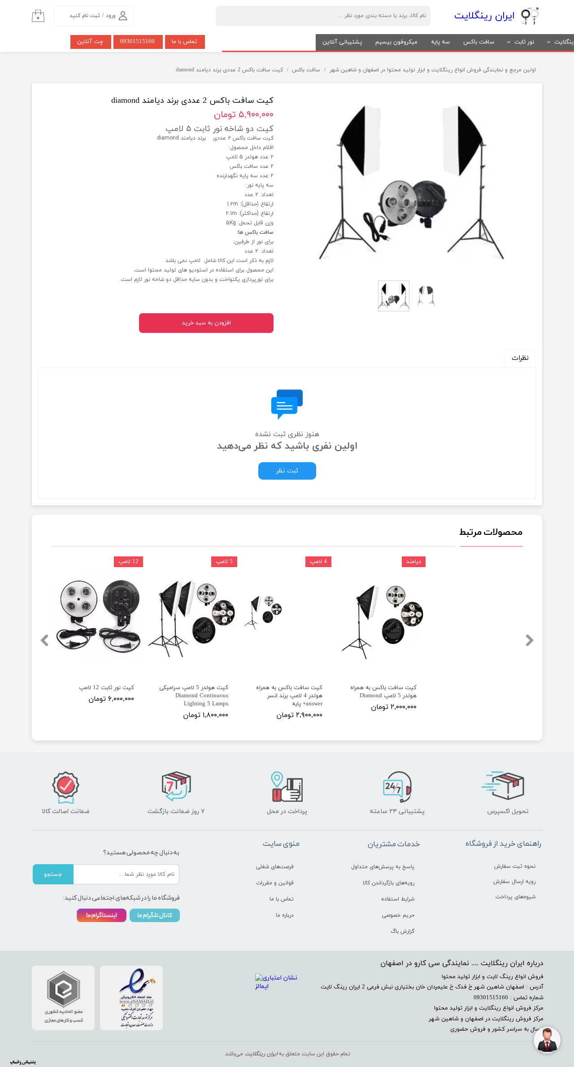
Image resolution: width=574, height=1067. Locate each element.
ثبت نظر (287, 471)
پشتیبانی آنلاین (342, 42)
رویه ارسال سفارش (514, 881)
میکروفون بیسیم (396, 42)
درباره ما (285, 915)
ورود (111, 15)
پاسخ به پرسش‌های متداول (382, 866)
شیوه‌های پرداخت (515, 897)
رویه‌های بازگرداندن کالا (388, 883)
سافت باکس (478, 42)
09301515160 (137, 42)
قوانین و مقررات (275, 883)
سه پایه (440, 42)
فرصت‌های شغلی (275, 866)
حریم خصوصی (398, 915)
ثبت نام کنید (85, 15)
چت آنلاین (90, 42)
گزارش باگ (402, 931)
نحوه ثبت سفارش (514, 866)
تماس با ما (184, 42)
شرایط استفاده (397, 899)
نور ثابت (524, 42)
